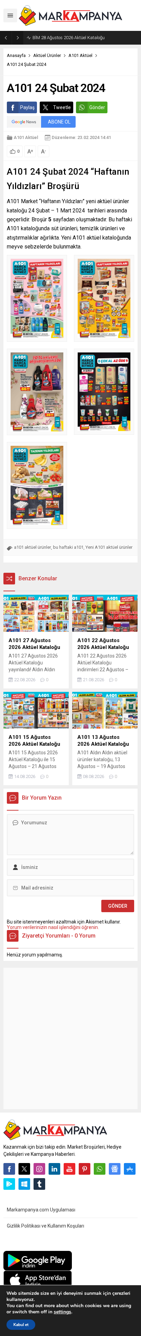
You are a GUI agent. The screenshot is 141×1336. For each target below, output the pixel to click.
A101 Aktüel (80, 55)
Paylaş (27, 107)
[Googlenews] (114, 1169)
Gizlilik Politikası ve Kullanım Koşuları (45, 1226)
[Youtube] (69, 1169)
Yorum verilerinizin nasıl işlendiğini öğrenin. (53, 927)
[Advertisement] (70, 1038)
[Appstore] (130, 1169)
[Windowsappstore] (24, 1184)
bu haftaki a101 (68, 547)
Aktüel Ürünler (47, 55)
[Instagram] (39, 1169)
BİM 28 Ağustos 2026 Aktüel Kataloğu (69, 37)
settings (62, 1312)
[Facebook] (9, 1169)
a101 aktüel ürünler (32, 547)
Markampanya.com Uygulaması (41, 1209)
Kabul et (20, 1324)
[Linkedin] (54, 1169)
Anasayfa (16, 55)
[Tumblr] (39, 1184)
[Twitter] (24, 1169)
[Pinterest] (84, 1169)
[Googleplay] (9, 1184)
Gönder (97, 107)
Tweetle (62, 107)
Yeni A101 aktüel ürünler (109, 547)
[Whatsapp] (99, 1169)
